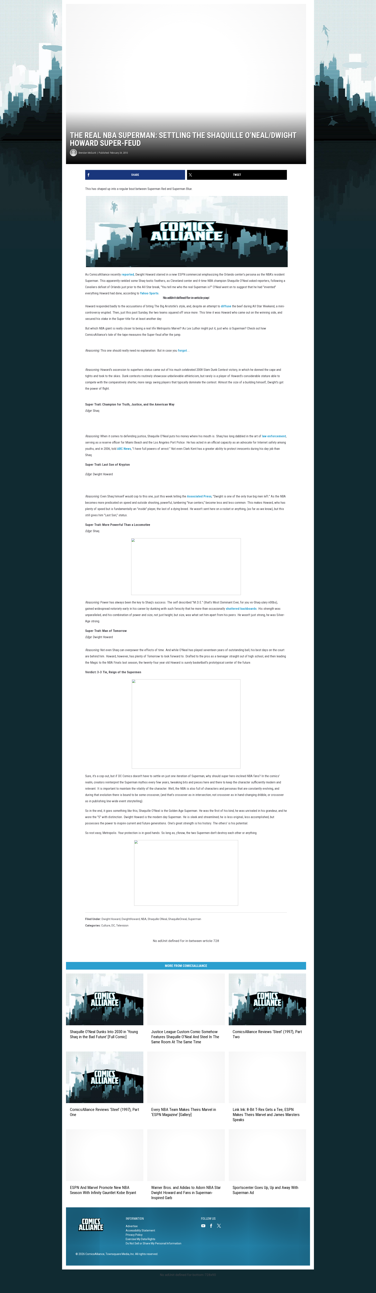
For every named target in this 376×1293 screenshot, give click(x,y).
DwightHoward (131, 919)
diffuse (226, 306)
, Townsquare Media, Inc (119, 1254)
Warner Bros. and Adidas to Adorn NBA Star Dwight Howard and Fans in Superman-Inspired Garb (186, 1192)
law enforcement (274, 436)
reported (128, 274)
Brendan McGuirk (87, 152)
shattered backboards (241, 609)
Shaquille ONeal (157, 919)
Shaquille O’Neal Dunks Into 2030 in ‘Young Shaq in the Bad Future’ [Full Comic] (104, 1034)
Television (122, 925)
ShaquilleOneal (177, 919)
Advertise (132, 1226)
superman (194, 919)
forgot (182, 350)
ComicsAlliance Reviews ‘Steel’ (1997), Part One (104, 1112)
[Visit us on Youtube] (205, 1225)
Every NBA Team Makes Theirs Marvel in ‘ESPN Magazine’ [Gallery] (183, 1112)
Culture (105, 925)
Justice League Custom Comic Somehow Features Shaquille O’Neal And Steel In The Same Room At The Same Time (185, 1036)
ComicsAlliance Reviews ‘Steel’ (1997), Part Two (267, 1034)
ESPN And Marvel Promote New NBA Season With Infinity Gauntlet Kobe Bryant (103, 1190)
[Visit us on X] (220, 1225)
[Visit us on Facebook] (213, 1225)
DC (113, 925)
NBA (143, 919)
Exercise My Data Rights (140, 1239)
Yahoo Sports (149, 293)
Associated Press (199, 496)
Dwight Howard (111, 919)
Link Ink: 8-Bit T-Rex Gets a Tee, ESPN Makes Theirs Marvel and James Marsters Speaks (266, 1114)
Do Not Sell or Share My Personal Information (153, 1243)
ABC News (124, 449)
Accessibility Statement (140, 1230)
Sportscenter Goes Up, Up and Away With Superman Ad (265, 1190)
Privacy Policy (134, 1234)
